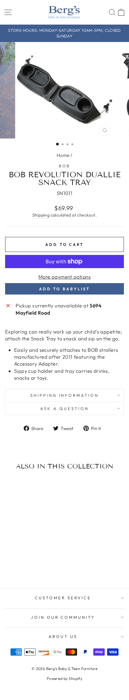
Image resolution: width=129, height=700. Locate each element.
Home (63, 155)
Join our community (63, 617)
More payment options (64, 277)
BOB (64, 165)
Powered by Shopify (64, 678)
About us (63, 636)
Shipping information (64, 395)
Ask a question (64, 408)
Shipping (41, 215)
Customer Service (63, 597)
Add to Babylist (64, 288)
